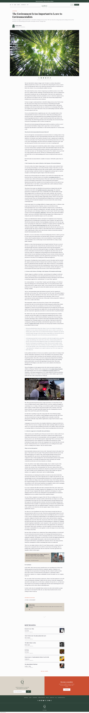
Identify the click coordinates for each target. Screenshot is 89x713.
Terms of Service (41, 697)
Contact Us (52, 697)
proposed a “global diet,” (40, 212)
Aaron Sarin (27, 630)
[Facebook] (39, 700)
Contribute (23, 4)
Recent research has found (39, 225)
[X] (29, 609)
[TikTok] (47, 700)
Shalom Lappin (27, 644)
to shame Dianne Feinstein (56, 369)
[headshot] (13, 26)
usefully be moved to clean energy (45, 190)
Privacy (47, 697)
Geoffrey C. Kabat (28, 666)
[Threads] (45, 700)
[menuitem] (15, 4)
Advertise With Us (61, 697)
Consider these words (34, 323)
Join (28, 691)
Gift (27, 4)
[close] (88, 1)
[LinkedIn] (41, 700)
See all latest (44, 671)
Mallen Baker (18, 25)
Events (18, 4)
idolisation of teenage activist (50, 370)
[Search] (12, 4)
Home (15, 4)
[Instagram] (51, 700)
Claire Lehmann (27, 637)
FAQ (56, 697)
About (30, 697)
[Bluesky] (43, 700)
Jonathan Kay (27, 659)
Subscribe (76, 4)
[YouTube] (49, 700)
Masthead (26, 697)
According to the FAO (54, 177)
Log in (72, 4)
